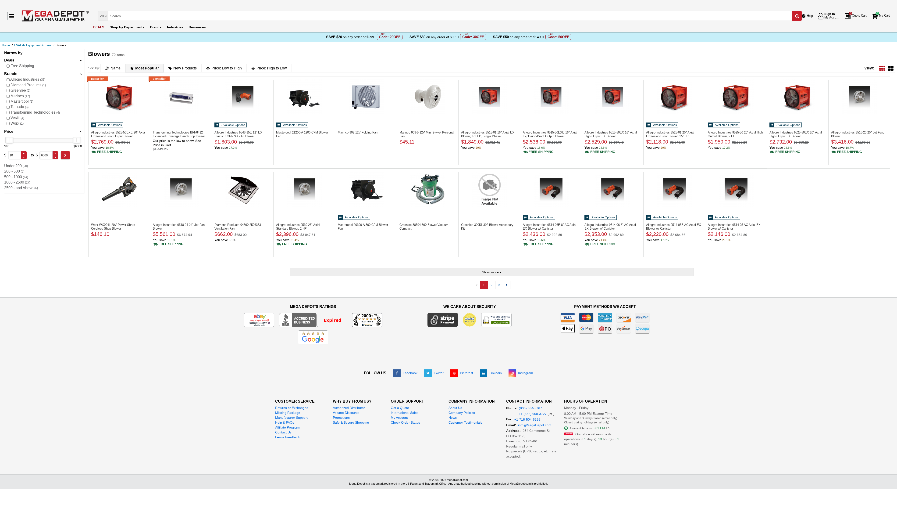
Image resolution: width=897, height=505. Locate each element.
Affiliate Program (287, 427)
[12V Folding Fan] (366, 96)
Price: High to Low (271, 68)
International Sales (404, 413)
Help (810, 16)
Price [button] (8, 131)
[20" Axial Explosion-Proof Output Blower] (119, 96)
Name (115, 68)
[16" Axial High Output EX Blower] (613, 96)
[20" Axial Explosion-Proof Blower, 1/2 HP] (674, 96)
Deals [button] (9, 60)
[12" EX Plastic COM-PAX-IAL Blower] (243, 96)
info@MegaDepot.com (534, 425)
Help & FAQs (284, 422)
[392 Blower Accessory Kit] (489, 189)
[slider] (9, 140)
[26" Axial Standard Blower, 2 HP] (304, 189)
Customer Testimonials (465, 422)
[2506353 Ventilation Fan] (243, 189)
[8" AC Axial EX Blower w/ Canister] (551, 189)
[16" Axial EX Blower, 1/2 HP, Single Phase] (489, 96)
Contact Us (283, 432)
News (452, 417)
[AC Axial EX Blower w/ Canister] (674, 189)
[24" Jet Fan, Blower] (181, 189)
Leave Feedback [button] (287, 437)
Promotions (341, 417)
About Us (455, 408)
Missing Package (287, 413)
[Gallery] (890, 68)
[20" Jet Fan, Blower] (859, 96)
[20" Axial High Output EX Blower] (798, 96)
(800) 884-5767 (530, 408)
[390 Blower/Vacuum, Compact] (428, 189)
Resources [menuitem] (197, 27)
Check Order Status (405, 422)
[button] (23, 153)
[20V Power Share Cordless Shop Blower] (119, 189)
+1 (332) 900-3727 (533, 414)
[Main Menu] (11, 16)
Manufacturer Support (291, 417)
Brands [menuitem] (155, 27)
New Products (185, 68)
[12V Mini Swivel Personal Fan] (428, 96)
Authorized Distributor (349, 408)
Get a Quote (400, 408)
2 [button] (491, 285)
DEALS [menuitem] (98, 27)
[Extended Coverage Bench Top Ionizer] (181, 96)
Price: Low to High (226, 68)
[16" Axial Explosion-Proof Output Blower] (551, 96)
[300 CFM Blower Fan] (366, 189)
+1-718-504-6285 (527, 419)
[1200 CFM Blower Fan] (304, 96)
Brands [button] (10, 74)
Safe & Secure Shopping (351, 422)
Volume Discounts (346, 413)
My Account (399, 417)
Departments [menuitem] (127, 27)
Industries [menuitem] (175, 27)
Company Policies (461, 413)
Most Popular (147, 68)
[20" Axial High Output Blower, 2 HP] (736, 96)
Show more (490, 272)
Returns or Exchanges (291, 408)
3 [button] (499, 285)
